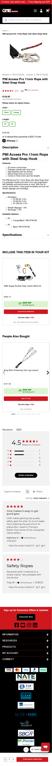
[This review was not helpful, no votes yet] (42, 545)
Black (6, 112)
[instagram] (29, 625)
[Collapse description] (48, 147)
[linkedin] (35, 625)
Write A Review (26, 475)
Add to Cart (26, 398)
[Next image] (44, 54)
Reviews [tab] (7, 429)
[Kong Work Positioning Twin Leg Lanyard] (26, 357)
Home (4, 31)
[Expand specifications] (48, 235)
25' (5, 124)
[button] (25, 148)
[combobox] (25, 20)
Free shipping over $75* (39, 2)
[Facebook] (16, 625)
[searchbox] (14, 491)
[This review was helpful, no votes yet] (37, 545)
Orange (16, 112)
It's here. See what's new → (14, 2)
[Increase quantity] (13, 759)
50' (12, 124)
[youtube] (22, 625)
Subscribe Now (26, 617)
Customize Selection (32, 759)
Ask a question (33, 90)
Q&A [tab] (19, 429)
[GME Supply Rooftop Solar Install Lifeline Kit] (26, 273)
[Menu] (35, 11)
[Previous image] (8, 54)
